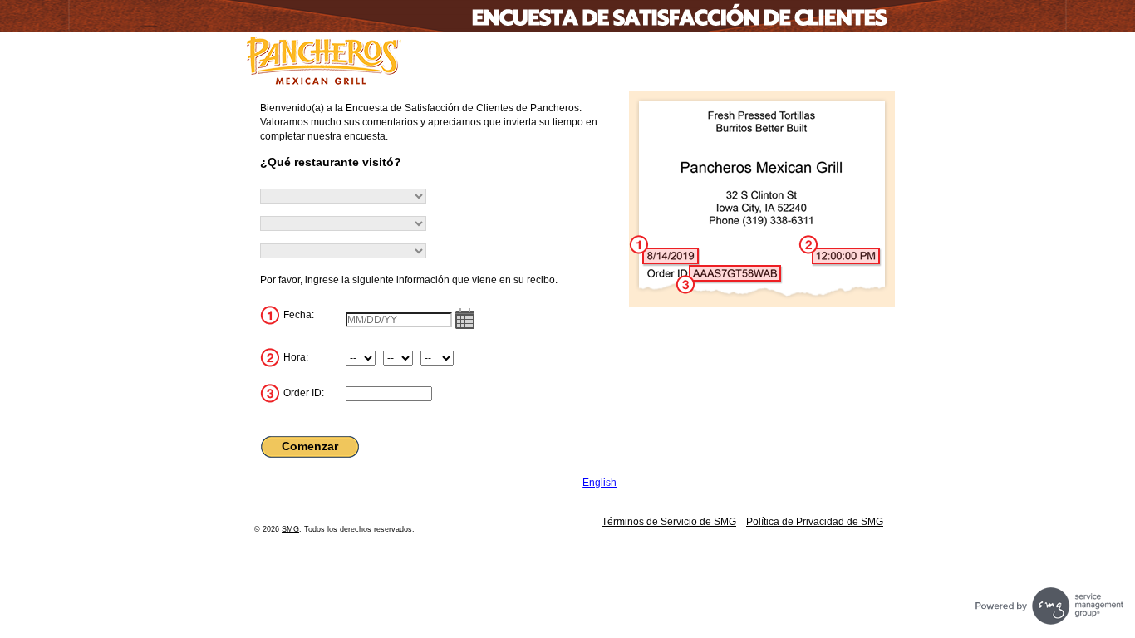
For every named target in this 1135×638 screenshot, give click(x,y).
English (599, 482)
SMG (290, 529)
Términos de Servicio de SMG (669, 522)
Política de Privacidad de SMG (814, 522)
